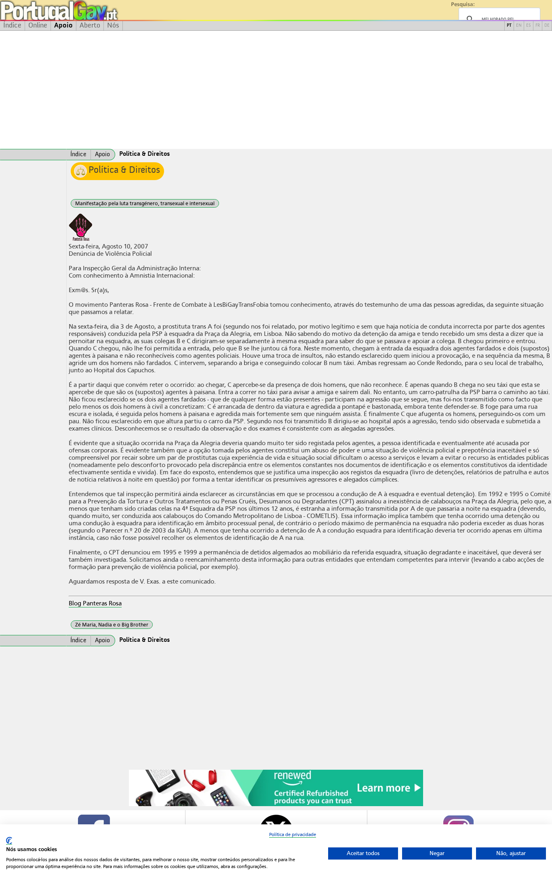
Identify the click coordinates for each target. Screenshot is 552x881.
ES (528, 25)
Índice (12, 25)
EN (519, 25)
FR (537, 25)
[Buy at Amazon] (276, 804)
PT (509, 25)
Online (37, 25)
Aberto (90, 25)
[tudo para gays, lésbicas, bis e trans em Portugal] (81, 10)
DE (547, 25)
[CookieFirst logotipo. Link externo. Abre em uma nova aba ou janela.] (9, 841)
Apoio (63, 25)
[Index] (33, 154)
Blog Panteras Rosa (95, 603)
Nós (113, 25)
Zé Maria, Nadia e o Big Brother (111, 625)
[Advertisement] (276, 89)
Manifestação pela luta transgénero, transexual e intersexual (145, 203)
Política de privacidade (292, 834)
